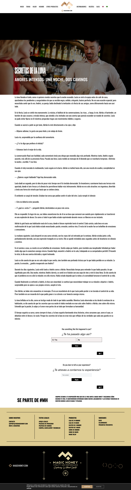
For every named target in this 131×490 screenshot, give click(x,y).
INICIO (22, 6)
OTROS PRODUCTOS (52, 6)
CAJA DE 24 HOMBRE (74, 420)
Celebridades (103, 423)
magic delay (72, 434)
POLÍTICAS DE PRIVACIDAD (46, 424)
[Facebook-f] (105, 465)
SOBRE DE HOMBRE (74, 430)
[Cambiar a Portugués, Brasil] (106, 7)
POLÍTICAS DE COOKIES (45, 426)
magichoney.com (20, 465)
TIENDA (28, 6)
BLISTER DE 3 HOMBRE (75, 425)
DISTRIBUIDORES (81, 6)
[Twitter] (110, 466)
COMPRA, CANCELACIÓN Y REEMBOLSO (49, 428)
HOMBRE (41, 6)
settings (29, 488)
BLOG (98, 6)
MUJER (35, 6)
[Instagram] (115, 466)
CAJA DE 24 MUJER (74, 423)
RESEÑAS (91, 6)
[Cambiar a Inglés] (102, 7)
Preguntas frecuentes (106, 425)
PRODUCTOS (72, 418)
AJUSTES (98, 487)
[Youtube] (121, 466)
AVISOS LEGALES (43, 421)
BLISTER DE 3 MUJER (74, 427)
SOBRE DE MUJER (73, 432)
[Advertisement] (65, 26)
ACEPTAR (87, 487)
